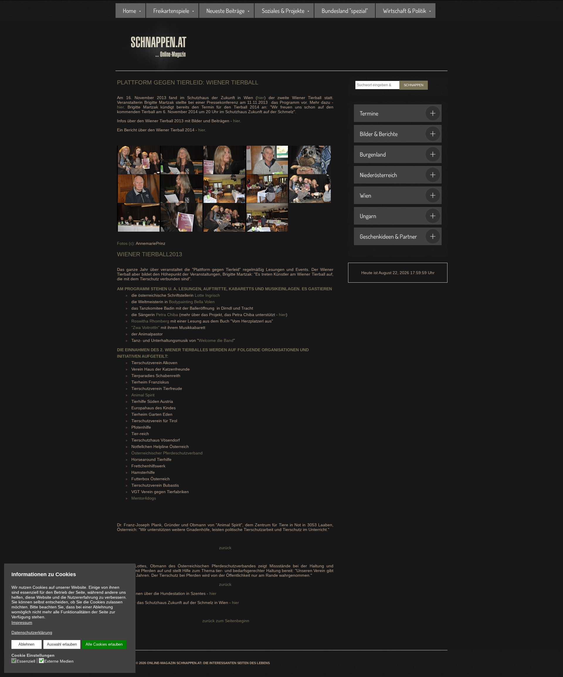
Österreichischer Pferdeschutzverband (167, 453)
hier (260, 97)
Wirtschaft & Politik (404, 10)
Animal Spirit (143, 395)
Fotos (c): (126, 243)
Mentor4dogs (143, 498)
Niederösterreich (378, 175)
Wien (365, 195)
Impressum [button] (21, 622)
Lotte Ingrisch (207, 295)
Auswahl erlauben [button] (62, 644)
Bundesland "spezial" (345, 10)
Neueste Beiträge (225, 10)
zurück (225, 547)
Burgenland (373, 154)
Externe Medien (59, 661)
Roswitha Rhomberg (150, 321)
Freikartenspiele (171, 10)
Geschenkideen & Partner (388, 236)
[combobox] (377, 85)
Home (129, 10)
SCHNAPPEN (413, 85)
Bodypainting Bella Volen (192, 301)
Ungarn (368, 216)
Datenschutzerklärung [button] (31, 632)
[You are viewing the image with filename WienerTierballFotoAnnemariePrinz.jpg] (224, 217)
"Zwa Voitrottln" (145, 327)
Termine (369, 113)
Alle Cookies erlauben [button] (104, 644)
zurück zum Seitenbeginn (225, 620)
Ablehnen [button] (26, 644)
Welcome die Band (216, 340)
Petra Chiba (167, 314)
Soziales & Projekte (283, 10)
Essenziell (26, 661)
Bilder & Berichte (379, 134)
